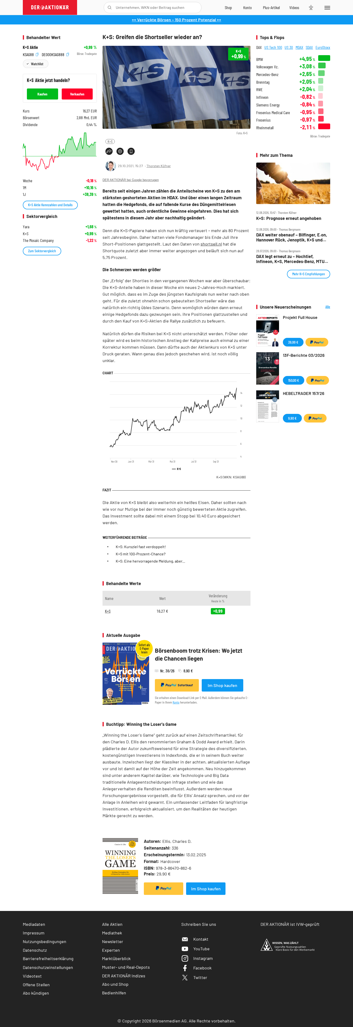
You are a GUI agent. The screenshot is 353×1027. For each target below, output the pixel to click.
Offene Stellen (36, 984)
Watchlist (37, 63)
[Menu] (326, 7)
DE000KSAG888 (53, 54)
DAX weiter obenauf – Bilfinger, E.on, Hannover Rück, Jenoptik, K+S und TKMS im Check (291, 237)
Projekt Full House (300, 317)
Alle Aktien (112, 924)
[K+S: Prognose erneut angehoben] (293, 183)
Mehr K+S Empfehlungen (308, 273)
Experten (111, 950)
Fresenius (263, 120)
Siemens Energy (268, 104)
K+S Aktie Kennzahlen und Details (50, 204)
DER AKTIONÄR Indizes (123, 975)
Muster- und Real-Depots (126, 967)
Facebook (202, 967)
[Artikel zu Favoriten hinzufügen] (131, 151)
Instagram (203, 958)
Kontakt (200, 939)
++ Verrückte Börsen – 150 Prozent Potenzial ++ (176, 19)
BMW (259, 59)
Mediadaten (34, 924)
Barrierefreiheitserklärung (48, 958)
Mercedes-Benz (267, 74)
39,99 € (293, 342)
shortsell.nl (211, 243)
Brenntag (262, 82)
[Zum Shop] (228, 7)
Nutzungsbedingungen (44, 941)
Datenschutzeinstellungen (48, 967)
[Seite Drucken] (120, 151)
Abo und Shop (115, 984)
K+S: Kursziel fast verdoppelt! (141, 546)
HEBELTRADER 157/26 (303, 393)
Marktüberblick (116, 958)
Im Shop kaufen (222, 685)
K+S (110, 141)
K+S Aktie (30, 47)
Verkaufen (77, 94)
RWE (259, 89)
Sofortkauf (185, 685)
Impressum (33, 932)
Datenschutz (35, 950)
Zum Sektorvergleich (42, 250)
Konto (176, 702)
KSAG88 (29, 54)
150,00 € (293, 380)
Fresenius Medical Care (273, 112)
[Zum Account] (247, 7)
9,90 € (292, 418)
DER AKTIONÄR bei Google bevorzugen (131, 180)
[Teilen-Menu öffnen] (109, 151)
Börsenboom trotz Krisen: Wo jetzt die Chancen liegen (198, 654)
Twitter (200, 977)
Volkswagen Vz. (267, 66)
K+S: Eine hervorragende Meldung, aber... (150, 561)
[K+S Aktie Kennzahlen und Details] (60, 151)
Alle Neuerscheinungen (322, 307)
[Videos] (294, 7)
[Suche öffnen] (110, 7)
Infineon (262, 97)
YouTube (201, 948)
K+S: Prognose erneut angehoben (288, 218)
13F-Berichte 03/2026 (304, 355)
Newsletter (112, 941)
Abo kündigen (36, 993)
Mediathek (112, 932)
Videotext (32, 976)
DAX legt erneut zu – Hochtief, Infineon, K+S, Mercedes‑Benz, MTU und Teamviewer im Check (290, 259)
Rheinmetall (265, 127)
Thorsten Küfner (158, 166)
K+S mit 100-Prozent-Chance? (140, 554)
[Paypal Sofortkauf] (163, 888)
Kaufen (42, 94)
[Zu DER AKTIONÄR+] (271, 7)
